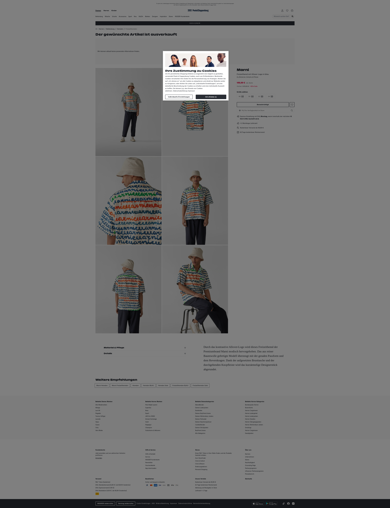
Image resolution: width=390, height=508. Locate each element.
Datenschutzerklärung (180, 91)
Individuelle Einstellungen (179, 97)
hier (182, 88)
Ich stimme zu (211, 97)
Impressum (191, 91)
